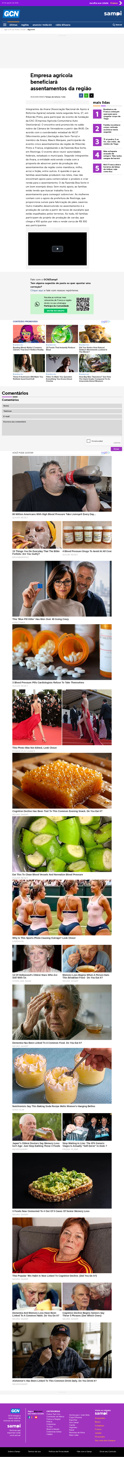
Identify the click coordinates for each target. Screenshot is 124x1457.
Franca (98, 1429)
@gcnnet (38, 1411)
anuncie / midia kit (42, 24)
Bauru (97, 1422)
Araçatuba (100, 1418)
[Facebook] (81, 95)
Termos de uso (34, 1451)
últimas (13, 24)
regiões (25, 24)
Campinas (99, 1425)
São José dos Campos (105, 1440)
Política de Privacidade (59, 1451)
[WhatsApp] (86, 95)
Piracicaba (100, 1437)
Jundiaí (98, 1433)
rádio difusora (63, 24)
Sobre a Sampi (14, 1451)
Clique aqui (36, 290)
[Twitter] (91, 95)
